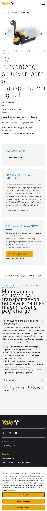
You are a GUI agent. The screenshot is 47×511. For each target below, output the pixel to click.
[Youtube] (15, 432)
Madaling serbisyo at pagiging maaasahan (21, 389)
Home (4, 13)
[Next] (41, 34)
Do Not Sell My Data (23, 495)
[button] (42, 275)
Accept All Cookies (23, 507)
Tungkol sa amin (8, 458)
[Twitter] (3, 432)
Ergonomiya (10, 380)
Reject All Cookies (23, 501)
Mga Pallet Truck (14, 13)
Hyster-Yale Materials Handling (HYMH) (16, 462)
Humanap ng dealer (9, 446)
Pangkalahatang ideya (13, 275)
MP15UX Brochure (15, 157)
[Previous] (5, 34)
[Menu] (43, 3)
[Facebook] (9, 432)
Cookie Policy (12, 490)
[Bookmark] (43, 50)
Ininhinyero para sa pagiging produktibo (21, 322)
